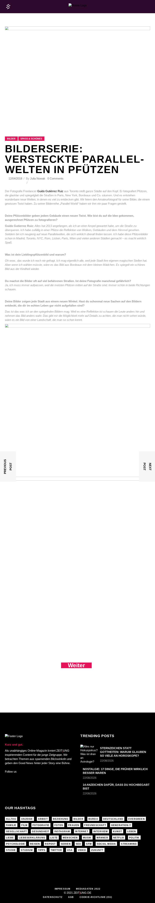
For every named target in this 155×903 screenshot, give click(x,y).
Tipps (42, 850)
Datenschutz (52, 897)
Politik (134, 837)
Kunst (117, 831)
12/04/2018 (16, 178)
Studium (27, 850)
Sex (78, 844)
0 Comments (55, 178)
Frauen (73, 825)
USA (70, 850)
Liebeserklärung (32, 837)
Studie (11, 850)
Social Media (106, 844)
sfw (89, 844)
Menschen (70, 837)
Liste (54, 837)
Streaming (129, 844)
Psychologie (15, 844)
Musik (87, 837)
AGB (71, 897)
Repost (50, 844)
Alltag (11, 819)
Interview (100, 831)
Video (82, 850)
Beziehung (60, 819)
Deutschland (113, 819)
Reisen (35, 844)
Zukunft (97, 850)
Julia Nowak (37, 178)
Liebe (10, 837)
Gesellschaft (16, 831)
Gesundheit (40, 831)
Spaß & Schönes (31, 138)
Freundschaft (95, 825)
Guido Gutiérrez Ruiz (49, 191)
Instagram (62, 831)
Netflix (118, 837)
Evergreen (136, 819)
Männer (102, 837)
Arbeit (43, 819)
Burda (93, 819)
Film (24, 825)
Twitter (56, 850)
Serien (66, 844)
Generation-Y (121, 825)
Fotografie (41, 825)
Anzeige (27, 819)
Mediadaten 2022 (88, 889)
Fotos (58, 825)
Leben (131, 831)
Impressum (63, 889)
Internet (81, 831)
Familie (11, 825)
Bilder (11, 138)
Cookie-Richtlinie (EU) (96, 897)
